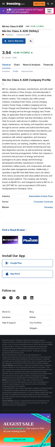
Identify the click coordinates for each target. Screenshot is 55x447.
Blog (32, 312)
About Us (6, 312)
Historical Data (27, 71)
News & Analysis (31, 64)
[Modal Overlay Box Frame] (25, 430)
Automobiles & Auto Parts (41, 196)
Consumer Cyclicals (43, 202)
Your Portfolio (36, 323)
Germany (48, 207)
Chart (17, 64)
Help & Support (9, 323)
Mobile (33, 317)
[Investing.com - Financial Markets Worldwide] (16, 3)
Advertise (6, 317)
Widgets (33, 328)
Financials (49, 64)
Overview (6, 71)
